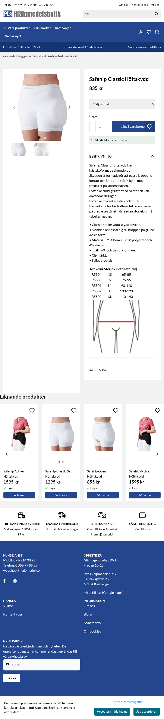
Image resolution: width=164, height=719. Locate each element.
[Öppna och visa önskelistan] (149, 32)
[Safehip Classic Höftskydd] (41, 107)
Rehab (14, 56)
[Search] (156, 14)
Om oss (123, 4)
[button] (149, 126)
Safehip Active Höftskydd (13, 473)
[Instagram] (18, 581)
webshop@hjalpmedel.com (22, 570)
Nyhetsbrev (92, 623)
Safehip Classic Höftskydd (62, 56)
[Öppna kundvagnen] (157, 32)
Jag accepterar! (146, 711)
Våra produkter (19, 28)
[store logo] (32, 13)
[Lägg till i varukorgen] (133, 126)
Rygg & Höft (26, 56)
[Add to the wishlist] (32, 410)
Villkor (155, 4)
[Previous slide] (14, 107)
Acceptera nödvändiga (112, 711)
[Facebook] (8, 581)
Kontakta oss (140, 4)
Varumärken (42, 28)
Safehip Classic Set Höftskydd (58, 473)
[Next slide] (69, 107)
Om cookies (92, 631)
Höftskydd (40, 56)
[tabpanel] (19, 452)
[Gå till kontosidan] (141, 32)
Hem (6, 56)
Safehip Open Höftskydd (96, 473)
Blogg (88, 614)
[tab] (39, 138)
